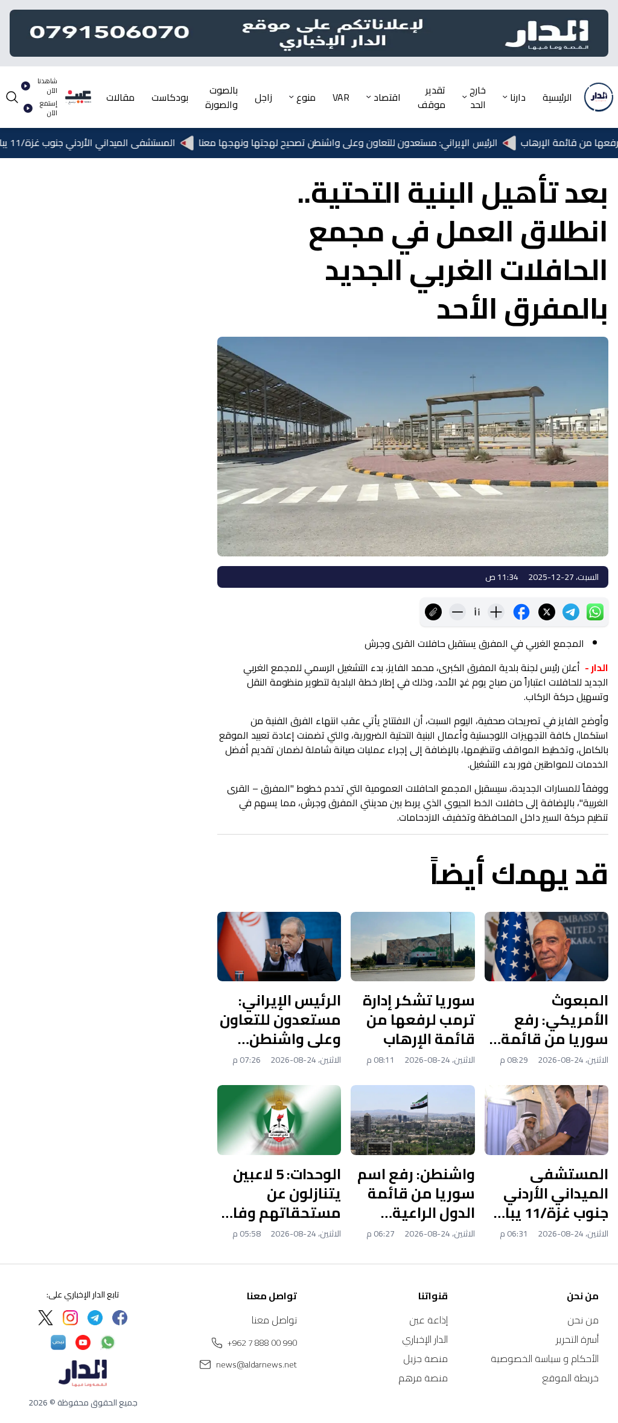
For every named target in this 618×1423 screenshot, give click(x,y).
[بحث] (12, 97)
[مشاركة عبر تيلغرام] (570, 611)
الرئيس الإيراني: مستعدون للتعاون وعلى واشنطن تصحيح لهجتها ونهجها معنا (374, 143)
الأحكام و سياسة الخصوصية (545, 1358)
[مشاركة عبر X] (546, 611)
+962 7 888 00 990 (262, 1343)
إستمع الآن (48, 108)
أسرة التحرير (577, 1339)
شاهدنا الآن (47, 86)
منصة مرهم (423, 1378)
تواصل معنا (274, 1320)
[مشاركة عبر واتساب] (595, 611)
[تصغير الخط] (457, 611)
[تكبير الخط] (496, 611)
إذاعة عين (428, 1320)
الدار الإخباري (425, 1339)
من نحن (583, 1320)
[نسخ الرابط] (433, 611)
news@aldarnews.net (256, 1364)
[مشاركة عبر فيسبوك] (521, 612)
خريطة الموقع (570, 1378)
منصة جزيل (425, 1358)
